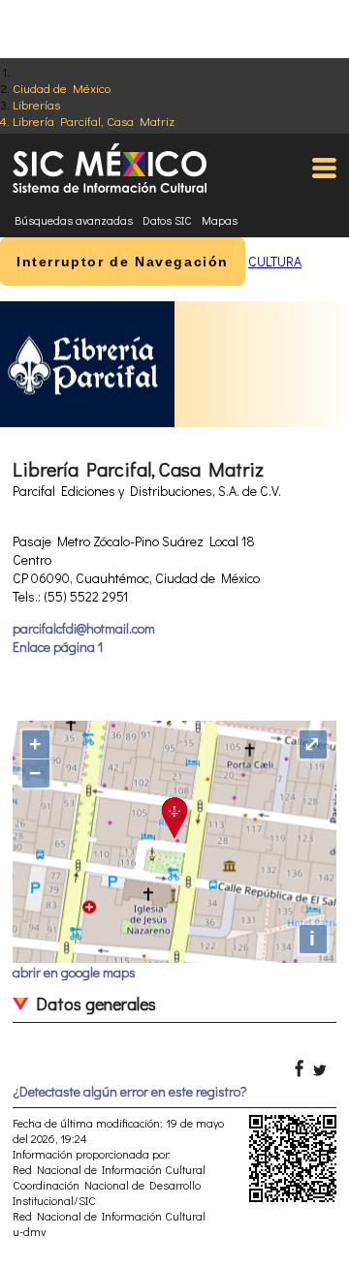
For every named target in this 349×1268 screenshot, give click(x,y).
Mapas (220, 220)
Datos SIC (167, 220)
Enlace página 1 (58, 646)
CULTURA (274, 261)
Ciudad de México (62, 87)
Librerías (36, 104)
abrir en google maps (74, 972)
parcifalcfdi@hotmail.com (84, 628)
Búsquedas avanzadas (74, 220)
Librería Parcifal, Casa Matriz (93, 120)
